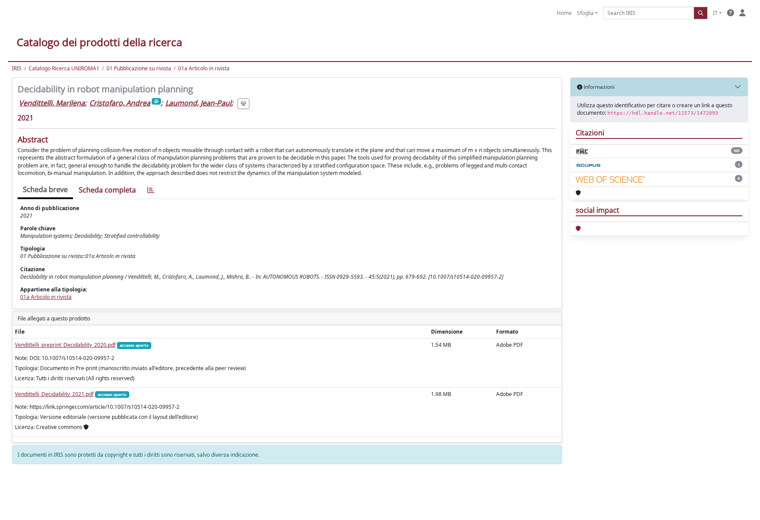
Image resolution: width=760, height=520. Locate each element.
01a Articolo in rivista (204, 68)
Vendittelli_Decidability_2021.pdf (54, 394)
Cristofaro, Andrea (119, 103)
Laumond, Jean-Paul (198, 103)
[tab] (151, 190)
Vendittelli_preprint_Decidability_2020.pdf (65, 345)
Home (564, 13)
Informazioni (598, 87)
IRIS (17, 68)
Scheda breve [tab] (45, 189)
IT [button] (715, 13)
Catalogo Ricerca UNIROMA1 (64, 68)
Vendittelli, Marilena (52, 103)
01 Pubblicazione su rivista (138, 68)
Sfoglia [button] (585, 13)
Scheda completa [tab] (107, 190)
